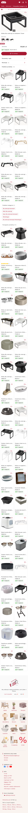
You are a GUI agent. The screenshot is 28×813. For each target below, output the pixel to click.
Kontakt (6, 757)
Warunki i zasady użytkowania (12, 786)
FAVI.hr (4, 807)
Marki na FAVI (7, 777)
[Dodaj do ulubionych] (25, 273)
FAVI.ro (14, 804)
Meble (2, 6)
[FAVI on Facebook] (5, 766)
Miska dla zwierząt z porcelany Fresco (11, 354)
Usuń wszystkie (8, 694)
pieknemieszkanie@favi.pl (12, 755)
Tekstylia (23, 710)
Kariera (6, 760)
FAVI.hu (19, 804)
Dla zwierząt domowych (14, 9)
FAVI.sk (9, 804)
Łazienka (5, 733)
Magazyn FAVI (7, 782)
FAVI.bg (4, 809)
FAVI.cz (4, 804)
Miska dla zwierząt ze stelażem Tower (11, 85)
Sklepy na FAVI (8, 775)
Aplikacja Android (10, 795)
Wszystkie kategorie (19, 6)
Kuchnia (23, 722)
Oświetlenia (5, 722)
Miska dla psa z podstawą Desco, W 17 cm (12, 174)
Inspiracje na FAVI (9, 780)
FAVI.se (14, 807)
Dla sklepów (7, 784)
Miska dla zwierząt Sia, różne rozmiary (11, 287)
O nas (5, 773)
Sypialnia (23, 733)
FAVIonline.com (6, 799)
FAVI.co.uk (19, 807)
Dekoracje (8, 6)
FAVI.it (9, 807)
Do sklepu (15, 53)
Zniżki (22, 745)
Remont (14, 722)
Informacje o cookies (9, 788)
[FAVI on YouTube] (11, 766)
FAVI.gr (9, 809)
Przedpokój (14, 745)
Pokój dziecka (5, 745)
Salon (14, 733)
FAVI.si (13, 809)
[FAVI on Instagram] (7, 766)
